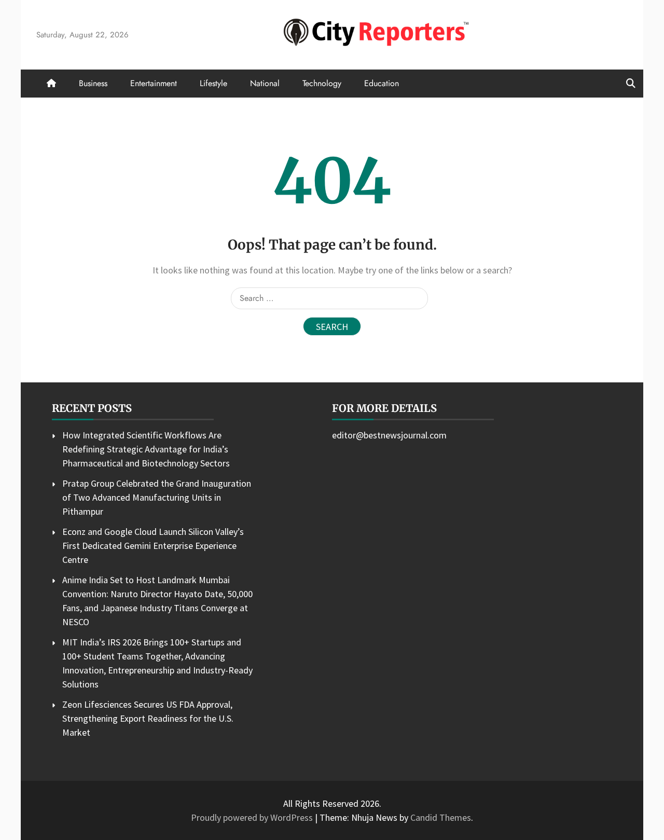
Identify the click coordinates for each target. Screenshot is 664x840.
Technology (321, 83)
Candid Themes (440, 817)
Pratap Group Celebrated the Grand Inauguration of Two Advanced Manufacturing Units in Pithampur (156, 497)
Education (381, 83)
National (265, 83)
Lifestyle (213, 83)
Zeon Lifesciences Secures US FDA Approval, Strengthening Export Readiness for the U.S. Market (147, 718)
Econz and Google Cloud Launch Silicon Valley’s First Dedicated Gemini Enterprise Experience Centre (153, 546)
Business (93, 83)
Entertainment (153, 83)
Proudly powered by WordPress (253, 817)
